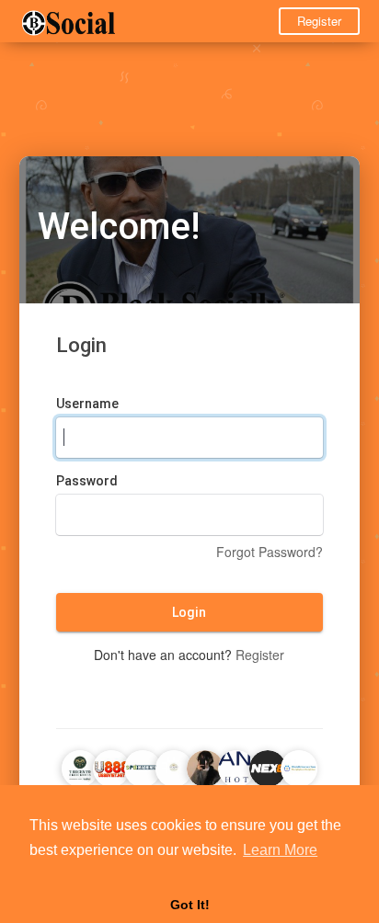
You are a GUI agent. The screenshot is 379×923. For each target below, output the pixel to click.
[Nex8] (267, 766)
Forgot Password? (269, 551)
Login (189, 612)
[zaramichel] (205, 766)
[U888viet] (111, 766)
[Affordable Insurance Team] (299, 766)
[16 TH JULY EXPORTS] (173, 766)
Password (87, 480)
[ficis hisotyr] (236, 766)
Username (87, 403)
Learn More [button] (280, 850)
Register (319, 20)
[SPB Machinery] (142, 766)
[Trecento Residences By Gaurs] (80, 766)
